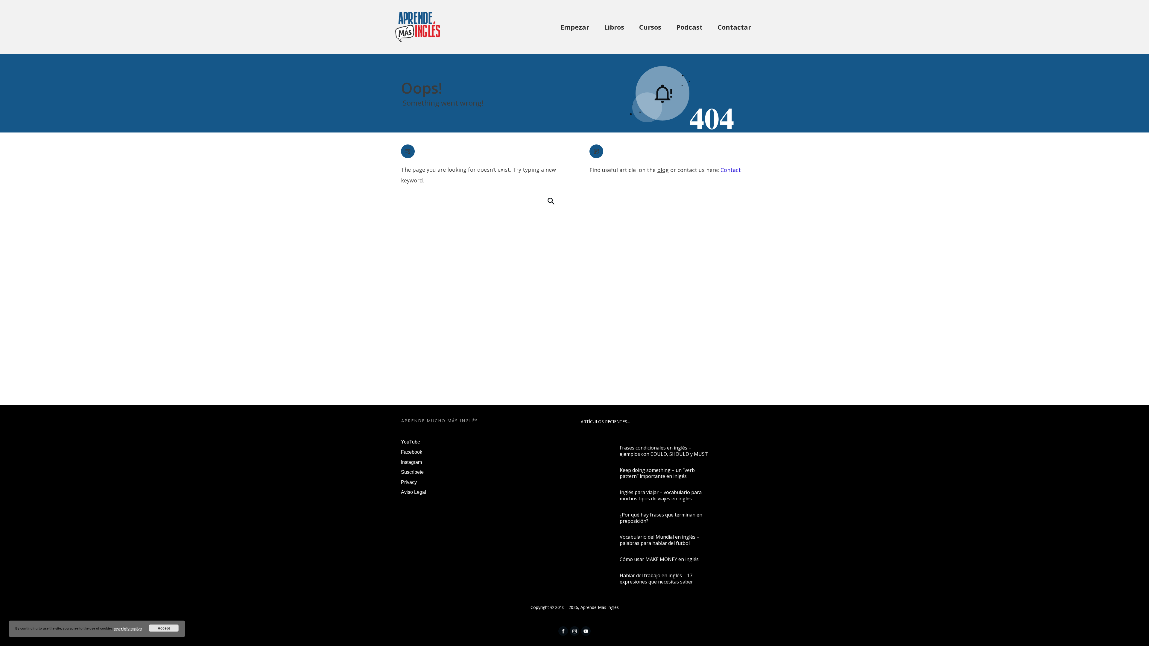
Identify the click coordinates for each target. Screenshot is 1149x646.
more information (128, 628)
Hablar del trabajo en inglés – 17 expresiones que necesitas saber (656, 578)
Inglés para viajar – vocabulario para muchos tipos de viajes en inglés (661, 495)
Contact (731, 169)
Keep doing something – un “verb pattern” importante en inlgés (657, 473)
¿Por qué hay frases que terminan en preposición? (661, 517)
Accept (164, 628)
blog (663, 169)
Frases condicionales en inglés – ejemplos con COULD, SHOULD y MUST (664, 450)
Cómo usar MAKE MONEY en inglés (659, 559)
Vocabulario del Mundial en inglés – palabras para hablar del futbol (659, 540)
